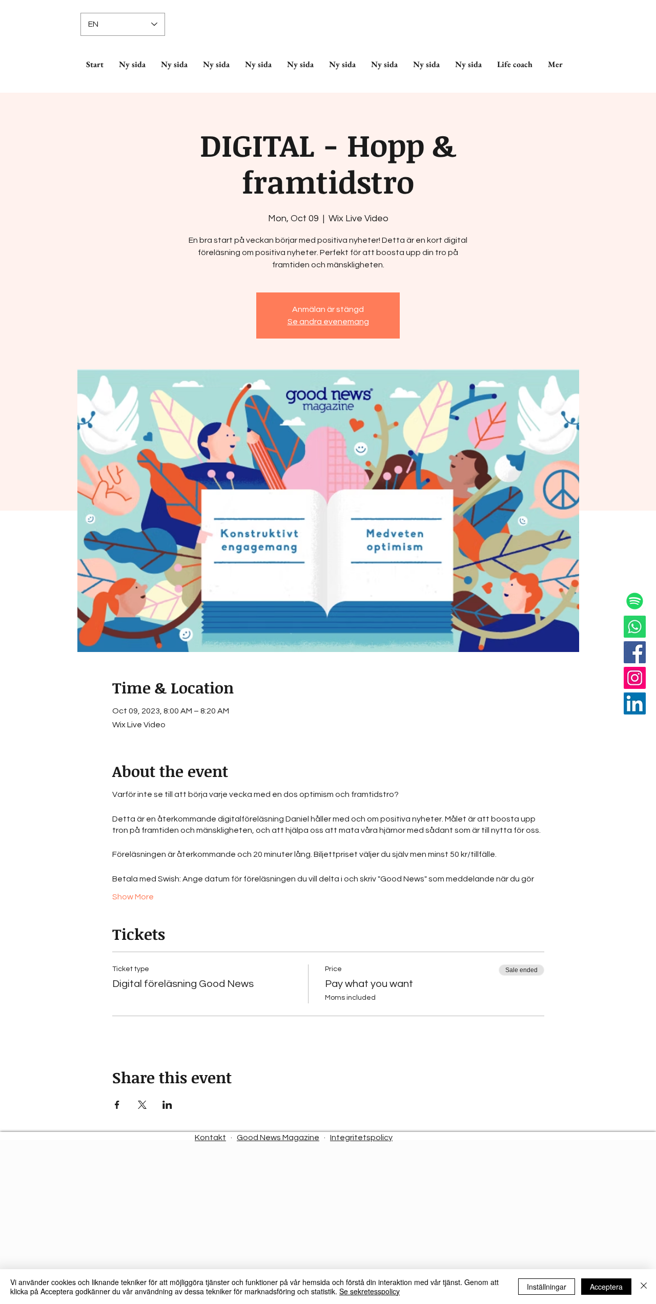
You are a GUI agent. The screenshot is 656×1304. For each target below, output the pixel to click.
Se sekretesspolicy (369, 1291)
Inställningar (546, 1286)
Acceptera (606, 1286)
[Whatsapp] (635, 627)
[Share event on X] (142, 1105)
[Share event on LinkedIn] (167, 1105)
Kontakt (210, 1137)
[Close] (644, 1286)
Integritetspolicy (361, 1137)
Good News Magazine (278, 1137)
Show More (133, 897)
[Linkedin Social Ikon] (635, 703)
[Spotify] (635, 601)
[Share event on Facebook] (117, 1105)
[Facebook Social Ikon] (635, 652)
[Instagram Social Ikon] (635, 678)
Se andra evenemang (328, 322)
